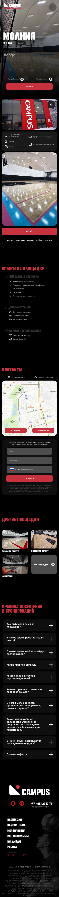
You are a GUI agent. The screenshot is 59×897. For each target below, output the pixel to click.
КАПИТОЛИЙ (7, 576)
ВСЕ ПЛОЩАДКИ (41, 564)
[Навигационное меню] (52, 7)
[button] (29, 86)
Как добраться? (14, 79)
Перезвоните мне (42, 79)
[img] (51, 79)
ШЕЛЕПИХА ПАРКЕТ (40, 550)
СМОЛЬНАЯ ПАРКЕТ (10, 551)
